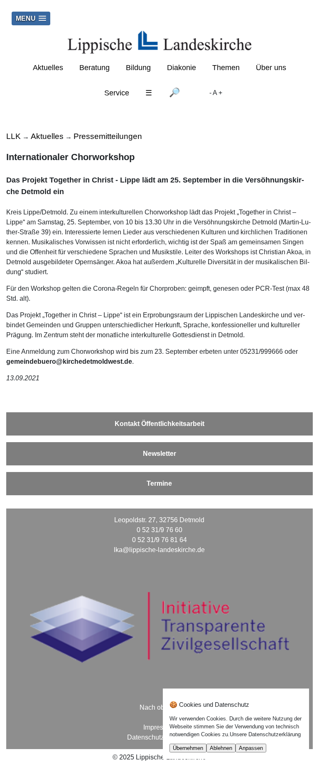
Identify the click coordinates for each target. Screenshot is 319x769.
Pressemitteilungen (108, 136)
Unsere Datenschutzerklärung (265, 734)
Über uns (271, 67)
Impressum (159, 727)
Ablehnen (221, 748)
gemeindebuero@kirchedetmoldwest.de (69, 361)
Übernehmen (188, 748)
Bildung (138, 67)
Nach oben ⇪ (159, 707)
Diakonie (181, 67)
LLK (13, 136)
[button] (31, 18)
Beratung (94, 67)
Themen (226, 67)
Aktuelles (48, 67)
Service (116, 93)
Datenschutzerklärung (159, 737)
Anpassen (251, 748)
